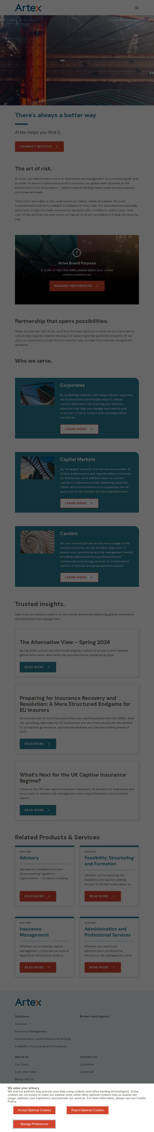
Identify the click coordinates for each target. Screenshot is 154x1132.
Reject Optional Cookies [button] (87, 1110)
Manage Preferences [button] (34, 1124)
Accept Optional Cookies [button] (34, 1110)
